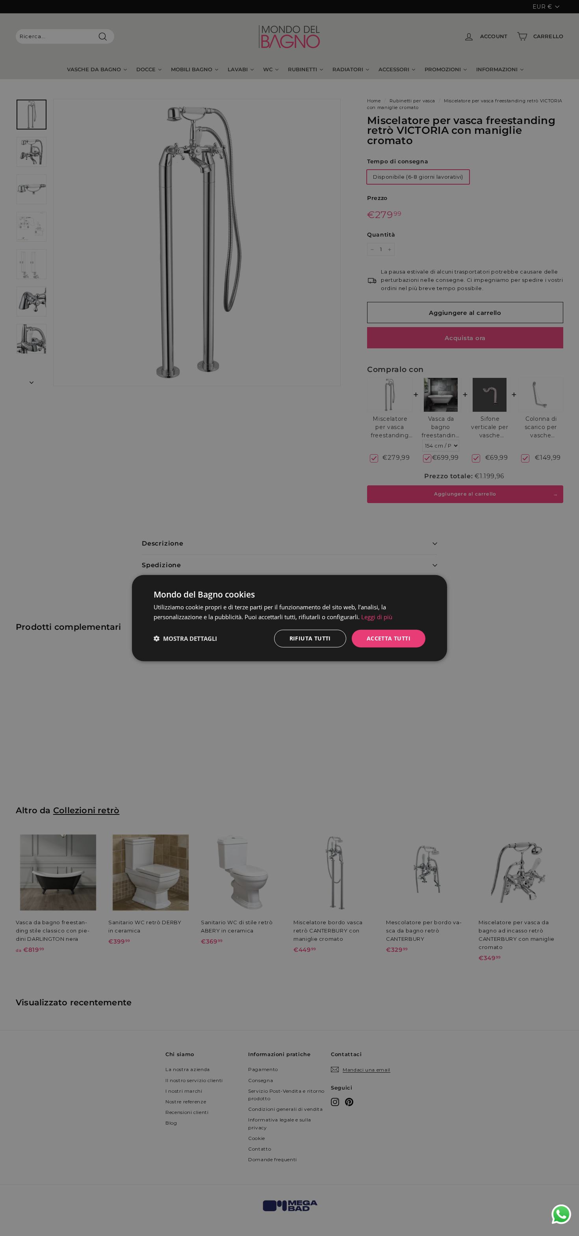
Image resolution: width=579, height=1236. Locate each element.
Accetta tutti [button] (388, 638)
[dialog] (289, 618)
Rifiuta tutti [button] (310, 638)
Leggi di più (376, 617)
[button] (185, 638)
